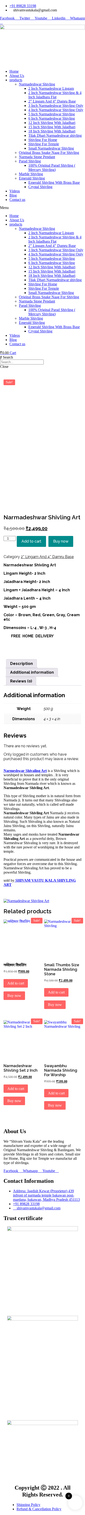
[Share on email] (42, 657)
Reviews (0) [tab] (21, 681)
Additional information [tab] (32, 672)
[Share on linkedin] (42, 653)
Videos (14, 191)
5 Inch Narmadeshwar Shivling (51, 114)
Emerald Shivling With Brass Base (54, 182)
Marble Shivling (31, 174)
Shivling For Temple (43, 144)
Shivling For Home (42, 140)
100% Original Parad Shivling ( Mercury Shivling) (51, 167)
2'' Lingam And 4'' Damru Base (47, 556)
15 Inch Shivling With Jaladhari (51, 127)
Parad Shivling (30, 161)
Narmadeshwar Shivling (37, 84)
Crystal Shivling (40, 187)
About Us (16, 76)
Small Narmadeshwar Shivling (51, 148)
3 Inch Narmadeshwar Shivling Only (55, 106)
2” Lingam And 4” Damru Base (52, 101)
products (15, 80)
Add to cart (31, 541)
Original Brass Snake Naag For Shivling (49, 153)
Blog (13, 195)
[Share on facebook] (42, 644)
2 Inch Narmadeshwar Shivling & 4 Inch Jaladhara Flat (54, 95)
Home (14, 71)
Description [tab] (21, 663)
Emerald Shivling (32, 178)
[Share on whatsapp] (42, 648)
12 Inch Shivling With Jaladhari (51, 123)
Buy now (60, 541)
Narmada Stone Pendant (37, 157)
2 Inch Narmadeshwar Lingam (51, 88)
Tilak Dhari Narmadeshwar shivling (55, 135)
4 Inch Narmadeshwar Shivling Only (55, 110)
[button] (42, 208)
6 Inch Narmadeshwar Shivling (51, 118)
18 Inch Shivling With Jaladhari (51, 131)
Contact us (17, 200)
